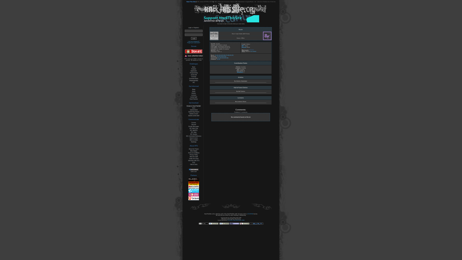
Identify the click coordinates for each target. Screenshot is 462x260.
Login (189, 27)
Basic (193, 67)
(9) (230, 55)
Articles (194, 93)
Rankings (193, 142)
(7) (226, 55)
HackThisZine (194, 99)
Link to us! (194, 171)
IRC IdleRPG (194, 130)
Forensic (193, 76)
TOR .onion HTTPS (202, 1)
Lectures (193, 95)
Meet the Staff (194, 156)
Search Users (194, 138)
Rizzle (241, 29)
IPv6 (193, 162)
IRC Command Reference (193, 136)
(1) (215, 55)
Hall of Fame (193, 164)
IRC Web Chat (193, 128)
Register (196, 27)
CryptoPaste (249, 1)
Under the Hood (193, 158)
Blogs (193, 89)
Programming (194, 72)
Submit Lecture (193, 113)
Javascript (194, 74)
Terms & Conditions (193, 152)
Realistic (193, 69)
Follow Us (266, 1)
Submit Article (194, 109)
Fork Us (273, 1)
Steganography (193, 80)
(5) (223, 55)
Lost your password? (193, 41)
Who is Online (194, 140)
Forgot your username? (193, 42)
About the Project (194, 149)
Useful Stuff (193, 97)
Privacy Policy (194, 154)
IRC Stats (194, 132)
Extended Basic (193, 78)
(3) (219, 55)
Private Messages (193, 126)
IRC (216, 1)
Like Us (259, 1)
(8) (228, 55)
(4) (221, 55)
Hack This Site (191, 1)
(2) (217, 55)
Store (232, 1)
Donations (240, 72)
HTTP (211, 1)
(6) (224, 55)
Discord (220, 1)
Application (194, 71)
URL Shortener (239, 1)
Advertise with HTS (193, 160)
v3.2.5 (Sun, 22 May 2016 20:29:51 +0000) (236, 220)
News (193, 91)
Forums (226, 1)
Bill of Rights (193, 151)
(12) (225, 56)
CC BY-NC (250, 213)
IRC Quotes (193, 134)
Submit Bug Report (193, 111)
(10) (232, 55)
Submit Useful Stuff (193, 115)
